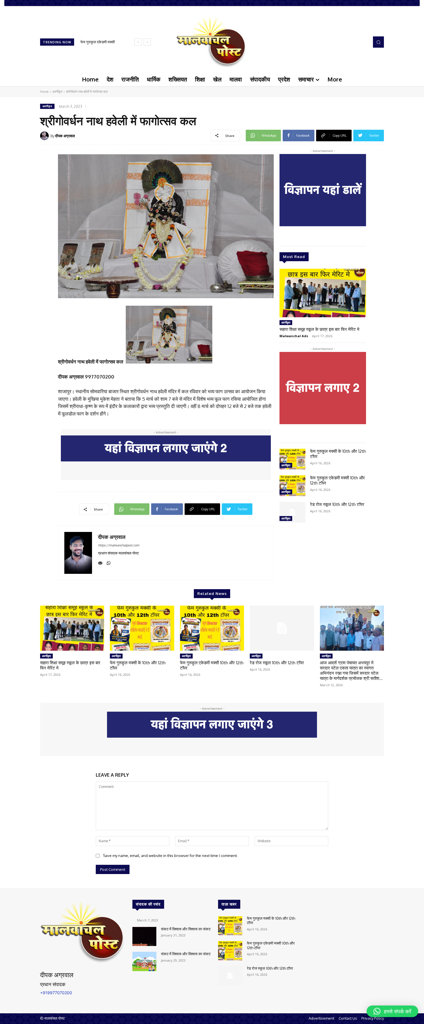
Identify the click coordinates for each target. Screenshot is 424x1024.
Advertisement (321, 1018)
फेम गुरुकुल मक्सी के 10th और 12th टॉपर (338, 453)
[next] (147, 42)
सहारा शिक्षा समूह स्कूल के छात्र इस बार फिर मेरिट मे (319, 329)
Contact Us (348, 1018)
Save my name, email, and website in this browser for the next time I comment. (170, 855)
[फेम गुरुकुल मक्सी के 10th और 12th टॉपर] (292, 459)
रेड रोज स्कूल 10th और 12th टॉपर (337, 504)
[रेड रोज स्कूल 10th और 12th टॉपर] (292, 512)
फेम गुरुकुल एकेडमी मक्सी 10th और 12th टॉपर (337, 480)
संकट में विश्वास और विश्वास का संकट (186, 929)
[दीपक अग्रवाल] (45, 135)
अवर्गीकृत (57, 92)
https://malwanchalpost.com (118, 545)
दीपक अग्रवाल (65, 135)
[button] (378, 41)
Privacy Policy (372, 1018)
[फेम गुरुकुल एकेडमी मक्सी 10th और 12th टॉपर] (292, 485)
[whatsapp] (108, 561)
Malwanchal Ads (293, 336)
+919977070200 (56, 992)
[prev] (138, 42)
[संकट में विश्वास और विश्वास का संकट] (144, 936)
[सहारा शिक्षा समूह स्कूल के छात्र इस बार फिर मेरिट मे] (322, 293)
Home (44, 92)
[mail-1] (100, 561)
